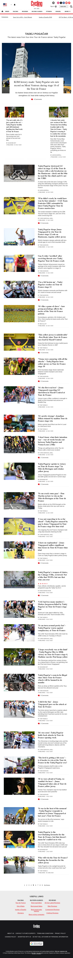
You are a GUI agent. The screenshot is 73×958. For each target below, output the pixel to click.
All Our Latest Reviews (52, 903)
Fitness (49, 11)
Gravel (58, 11)
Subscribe (63, 6)
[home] (2, 11)
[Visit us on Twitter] (61, 3)
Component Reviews (52, 909)
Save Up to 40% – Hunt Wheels (22, 17)
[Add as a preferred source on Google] (36, 944)
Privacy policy (60, 933)
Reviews (25, 11)
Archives (47, 885)
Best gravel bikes (36, 906)
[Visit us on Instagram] (58, 3)
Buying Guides (37, 11)
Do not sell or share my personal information (50, 937)
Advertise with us (24, 937)
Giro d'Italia (20, 906)
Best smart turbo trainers (36, 910)
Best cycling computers (36, 914)
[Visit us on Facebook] (64, 3)
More (67, 11)
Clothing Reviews (52, 913)
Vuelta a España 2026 (45, 17)
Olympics (20, 913)
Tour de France (20, 903)
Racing (15, 11)
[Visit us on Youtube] (66, 3)
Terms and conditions (45, 933)
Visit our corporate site (61, 951)
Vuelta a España (20, 909)
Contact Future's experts (25, 933)
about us (10, 933)
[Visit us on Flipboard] (69, 3)
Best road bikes (36, 903)
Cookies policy (10, 937)
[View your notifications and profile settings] (15, 5)
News (7, 11)
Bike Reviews (52, 906)
